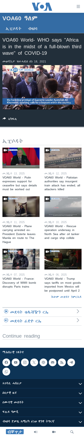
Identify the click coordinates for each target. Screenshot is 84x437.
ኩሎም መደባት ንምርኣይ (66, 296)
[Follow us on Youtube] (15, 362)
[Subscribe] (52, 362)
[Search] (72, 432)
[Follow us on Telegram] (71, 362)
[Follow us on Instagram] (25, 362)
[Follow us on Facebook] (6, 362)
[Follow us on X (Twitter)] (34, 362)
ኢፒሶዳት (13, 28)
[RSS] (62, 362)
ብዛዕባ (32, 28)
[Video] (54, 432)
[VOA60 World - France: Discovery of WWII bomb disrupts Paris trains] (21, 259)
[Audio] (36, 432)
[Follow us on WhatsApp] (6, 372)
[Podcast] (43, 362)
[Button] (10, 119)
